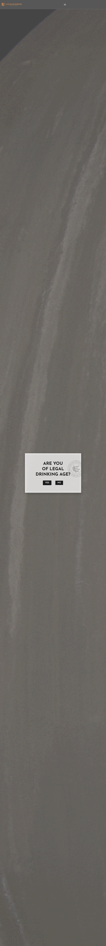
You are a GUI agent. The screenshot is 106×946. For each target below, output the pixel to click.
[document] (53, 473)
